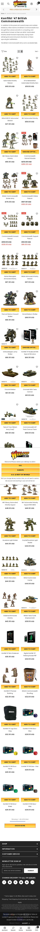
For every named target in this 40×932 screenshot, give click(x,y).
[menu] (2, 4)
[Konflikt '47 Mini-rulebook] (10, 638)
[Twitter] (32, 882)
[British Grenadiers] (10, 562)
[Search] (8, 4)
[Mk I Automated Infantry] (30, 103)
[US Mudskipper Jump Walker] (10, 336)
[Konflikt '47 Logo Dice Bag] (10, 713)
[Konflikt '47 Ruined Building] (10, 675)
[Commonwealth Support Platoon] (30, 221)
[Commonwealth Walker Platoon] (30, 181)
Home (2, 13)
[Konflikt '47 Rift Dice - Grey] (30, 788)
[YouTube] (27, 882)
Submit (31, 871)
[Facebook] (4, 882)
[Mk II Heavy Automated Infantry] (10, 140)
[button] (18, 51)
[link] (5, 929)
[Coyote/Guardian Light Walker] (30, 525)
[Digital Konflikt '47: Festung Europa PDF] (30, 638)
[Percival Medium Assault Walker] (10, 298)
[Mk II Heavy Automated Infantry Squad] (10, 487)
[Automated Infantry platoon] (10, 65)
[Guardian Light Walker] (10, 525)
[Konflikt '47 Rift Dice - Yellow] (10, 751)
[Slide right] (36, 9)
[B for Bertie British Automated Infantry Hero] (30, 65)
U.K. (23, 878)
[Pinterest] (15, 882)
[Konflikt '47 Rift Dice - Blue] (30, 713)
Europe (32, 878)
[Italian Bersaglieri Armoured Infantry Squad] (10, 261)
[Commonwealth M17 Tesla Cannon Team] (30, 412)
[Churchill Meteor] (10, 374)
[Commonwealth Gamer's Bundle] (30, 140)
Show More (20, 826)
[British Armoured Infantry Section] (30, 261)
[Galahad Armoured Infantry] (10, 600)
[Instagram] (10, 882)
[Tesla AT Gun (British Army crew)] (10, 412)
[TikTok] (21, 882)
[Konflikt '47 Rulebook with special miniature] (30, 336)
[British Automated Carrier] (30, 562)
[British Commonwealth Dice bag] (30, 675)
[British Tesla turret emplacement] (30, 600)
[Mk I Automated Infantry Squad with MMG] (30, 487)
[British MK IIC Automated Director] (10, 103)
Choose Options (30, 152)
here (35, 43)
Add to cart (10, 76)
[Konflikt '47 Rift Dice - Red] (30, 751)
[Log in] (31, 3)
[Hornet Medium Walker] (30, 298)
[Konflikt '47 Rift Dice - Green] (10, 788)
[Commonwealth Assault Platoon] (10, 221)
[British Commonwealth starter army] (10, 181)
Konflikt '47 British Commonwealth (16, 13)
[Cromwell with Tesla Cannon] (30, 374)
